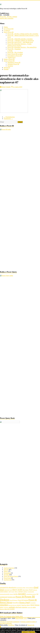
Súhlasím (24, 632)
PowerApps (7, 578)
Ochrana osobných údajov (28, 622)
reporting (4, 605)
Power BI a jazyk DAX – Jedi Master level (20, 42)
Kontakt (6, 69)
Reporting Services (12, 605)
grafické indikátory (4, 591)
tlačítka (1, 607)
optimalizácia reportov (31, 594)
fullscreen (35, 589)
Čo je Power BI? (9, 29)
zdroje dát (30, 607)
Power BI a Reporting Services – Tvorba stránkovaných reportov (19, 44)
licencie (11, 594)
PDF (37, 594)
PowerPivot (15, 602)
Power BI (20, 597)
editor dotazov (26, 590)
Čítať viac (31, 632)
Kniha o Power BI (9, 59)
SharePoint (23, 605)
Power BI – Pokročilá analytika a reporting (20, 39)
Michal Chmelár (6, 87)
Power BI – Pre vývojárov (15, 52)
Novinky (6, 574)
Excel (30, 590)
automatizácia (20, 587)
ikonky (12, 591)
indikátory (25, 591)
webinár (12, 607)
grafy (10, 591)
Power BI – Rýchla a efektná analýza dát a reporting (8, 17)
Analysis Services (9, 568)
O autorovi (7, 30)
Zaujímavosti (7, 580)
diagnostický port (8, 590)
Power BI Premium (23, 600)
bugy (24, 587)
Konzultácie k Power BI (14, 56)
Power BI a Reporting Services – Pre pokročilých (21, 47)
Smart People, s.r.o (20, 618)
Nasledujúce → (8, 118)
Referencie (7, 67)
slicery (28, 605)
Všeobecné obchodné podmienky (10, 622)
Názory (6, 571)
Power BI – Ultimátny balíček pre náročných (20, 40)
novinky (22, 593)
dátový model (17, 590)
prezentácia (33, 602)
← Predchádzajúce (9, 117)
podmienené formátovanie (7, 597)
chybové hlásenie (29, 587)
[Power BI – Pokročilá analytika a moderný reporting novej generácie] (0, 4)
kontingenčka (31, 591)
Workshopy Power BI (13, 62)
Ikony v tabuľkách (19, 591)
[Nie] (35, 632)
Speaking (10, 66)
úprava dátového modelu (7, 609)
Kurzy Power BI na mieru (15, 54)
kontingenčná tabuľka (4, 594)
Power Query (24, 602)
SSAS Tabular (34, 605)
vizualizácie (5, 607)
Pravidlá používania (6, 623)
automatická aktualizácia (8, 587)
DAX (2, 590)
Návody (6, 569)
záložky (34, 607)
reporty (19, 605)
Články (6, 27)
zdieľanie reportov (21, 607)
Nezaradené (7, 573)
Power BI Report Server (11, 576)
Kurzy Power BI (8, 32)
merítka (15, 594)
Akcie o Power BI (9, 61)
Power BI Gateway (13, 600)
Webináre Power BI (13, 64)
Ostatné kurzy (11, 57)
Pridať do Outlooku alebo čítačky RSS (11, 616)
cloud (35, 587)
